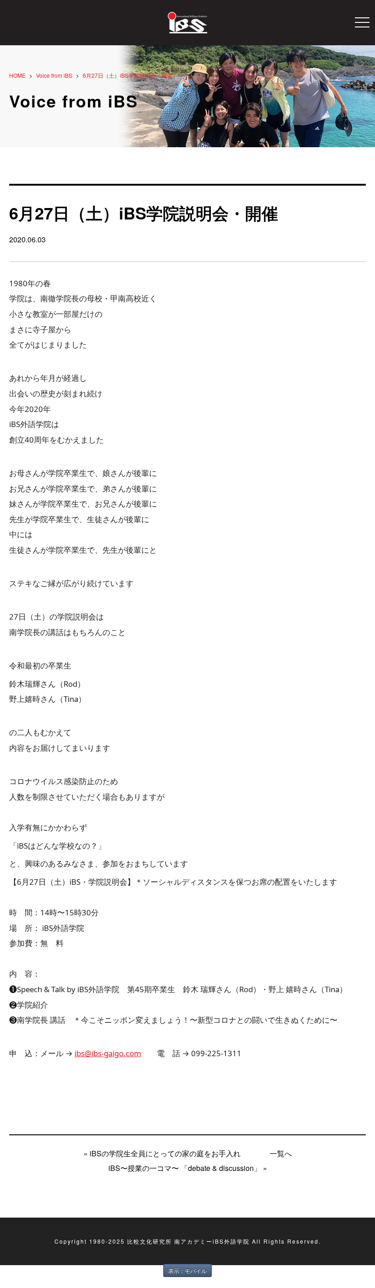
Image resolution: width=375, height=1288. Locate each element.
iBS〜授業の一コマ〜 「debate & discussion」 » (187, 1168)
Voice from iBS (54, 75)
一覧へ (281, 1153)
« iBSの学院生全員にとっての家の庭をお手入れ (162, 1153)
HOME (17, 75)
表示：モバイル (187, 1270)
